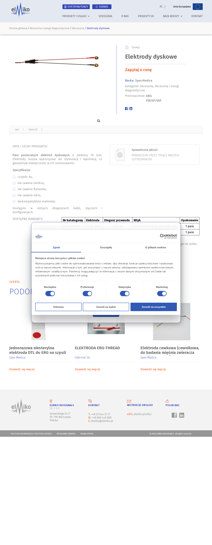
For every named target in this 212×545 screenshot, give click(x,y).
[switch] (86, 294)
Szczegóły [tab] (106, 247)
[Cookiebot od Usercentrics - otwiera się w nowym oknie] (162, 236)
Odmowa (58, 306)
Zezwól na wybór (106, 306)
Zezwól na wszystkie (154, 306)
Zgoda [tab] (56, 247)
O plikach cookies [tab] (155, 247)
